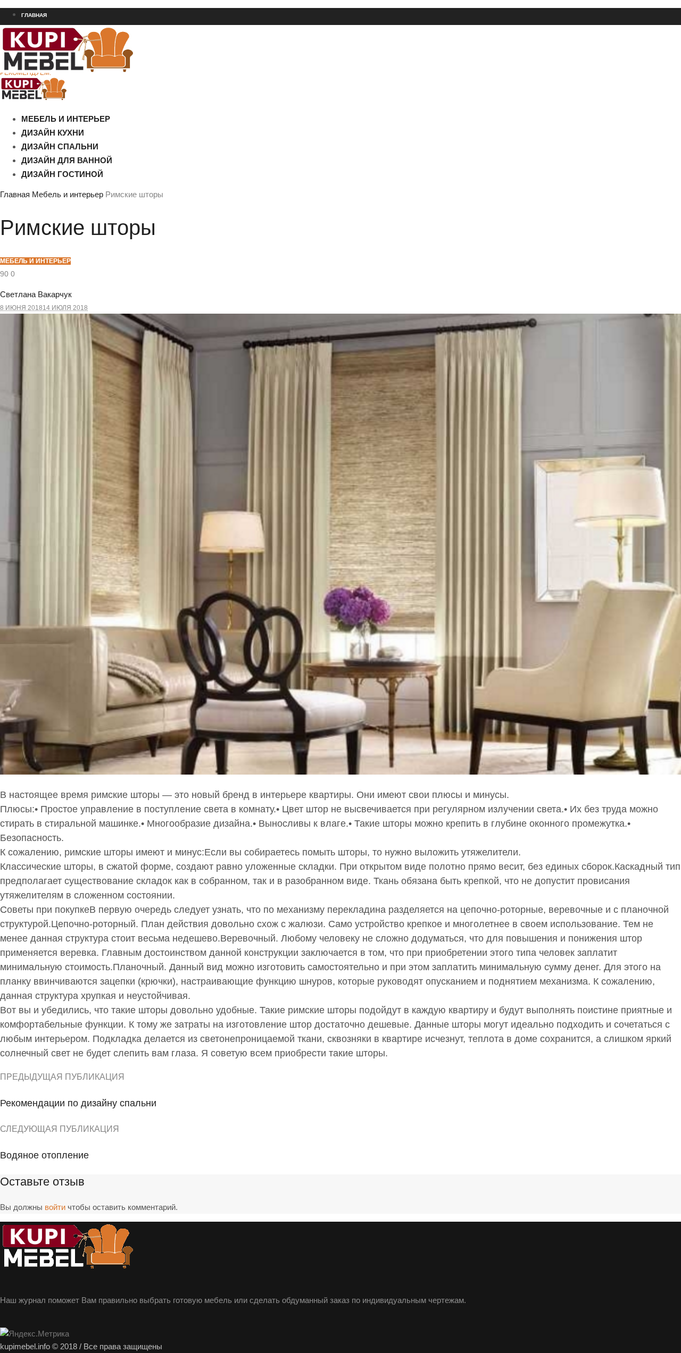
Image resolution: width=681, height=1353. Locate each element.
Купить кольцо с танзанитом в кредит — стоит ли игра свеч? (91, 245)
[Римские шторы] (340, 771)
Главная (15, 194)
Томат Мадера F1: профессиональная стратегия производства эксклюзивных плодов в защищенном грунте (163, 226)
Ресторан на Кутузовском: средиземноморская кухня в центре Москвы (106, 92)
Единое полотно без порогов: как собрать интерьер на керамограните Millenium (121, 168)
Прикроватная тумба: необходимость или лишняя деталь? (89, 302)
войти (55, 1207)
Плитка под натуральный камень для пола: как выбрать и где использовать (113, 149)
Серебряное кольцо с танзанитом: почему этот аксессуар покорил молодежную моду (129, 263)
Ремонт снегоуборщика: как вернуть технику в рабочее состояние (99, 111)
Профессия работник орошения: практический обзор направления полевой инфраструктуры (142, 187)
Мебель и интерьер (67, 194)
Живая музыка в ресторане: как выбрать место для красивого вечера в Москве (118, 130)
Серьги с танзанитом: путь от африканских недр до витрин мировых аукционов (119, 283)
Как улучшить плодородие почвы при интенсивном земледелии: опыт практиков (121, 207)
